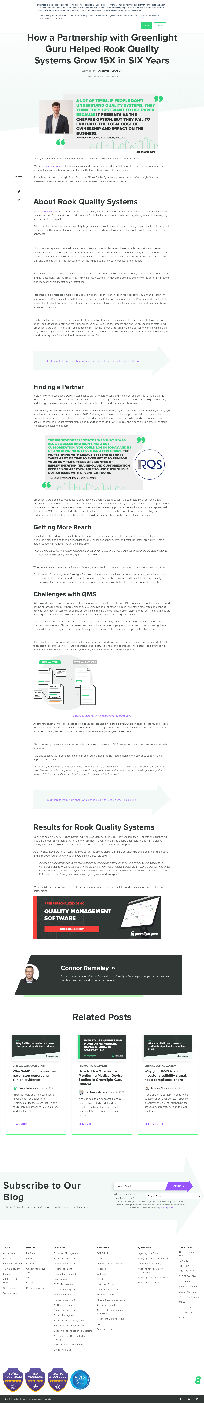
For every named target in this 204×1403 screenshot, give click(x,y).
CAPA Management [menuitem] (64, 1284)
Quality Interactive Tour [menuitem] (36, 1270)
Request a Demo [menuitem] (35, 1288)
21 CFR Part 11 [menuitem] (186, 1281)
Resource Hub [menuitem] (104, 1329)
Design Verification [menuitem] (189, 1297)
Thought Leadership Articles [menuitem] (112, 1300)
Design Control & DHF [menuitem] (65, 1263)
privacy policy (166, 1207)
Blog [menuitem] (99, 1258)
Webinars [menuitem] (101, 1274)
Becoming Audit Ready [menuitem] (149, 1263)
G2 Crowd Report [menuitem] (106, 1305)
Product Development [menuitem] (65, 1258)
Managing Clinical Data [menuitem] (149, 1282)
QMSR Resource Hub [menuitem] (188, 1253)
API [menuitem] (28, 1277)
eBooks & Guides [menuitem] (106, 1294)
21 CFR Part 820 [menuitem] (187, 1276)
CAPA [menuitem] (182, 1302)
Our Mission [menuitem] (9, 1253)
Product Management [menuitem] (65, 1315)
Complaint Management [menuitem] (66, 1289)
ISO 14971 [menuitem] (184, 1266)
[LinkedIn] (18, 200)
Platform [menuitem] (30, 1253)
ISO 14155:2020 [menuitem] (187, 1271)
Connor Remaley (110, 71)
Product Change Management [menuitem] (69, 1320)
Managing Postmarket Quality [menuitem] (152, 1277)
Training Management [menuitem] (65, 1279)
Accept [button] (146, 25)
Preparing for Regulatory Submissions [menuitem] (150, 1270)
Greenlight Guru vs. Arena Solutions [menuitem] (111, 1311)
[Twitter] (18, 191)
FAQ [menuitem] (99, 1324)
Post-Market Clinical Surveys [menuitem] (68, 1344)
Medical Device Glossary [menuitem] (110, 1263)
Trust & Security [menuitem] (11, 1268)
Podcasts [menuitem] (101, 1268)
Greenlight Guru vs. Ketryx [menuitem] (110, 1319)
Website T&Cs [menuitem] (10, 1293)
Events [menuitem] (100, 1279)
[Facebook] (18, 183)
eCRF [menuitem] (182, 1317)
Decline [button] (160, 25)
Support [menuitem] (7, 1274)
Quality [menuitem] (30, 1258)
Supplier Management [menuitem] (65, 1310)
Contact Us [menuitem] (9, 1288)
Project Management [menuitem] (64, 1300)
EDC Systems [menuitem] (186, 1312)
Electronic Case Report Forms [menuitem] (69, 1325)
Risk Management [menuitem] (63, 1268)
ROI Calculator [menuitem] (104, 1253)
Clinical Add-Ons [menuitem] (62, 1349)
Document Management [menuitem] (66, 1253)
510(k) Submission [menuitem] (188, 1286)
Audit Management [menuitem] (63, 1305)
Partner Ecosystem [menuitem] (12, 1263)
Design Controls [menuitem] (187, 1292)
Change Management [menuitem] (65, 1274)
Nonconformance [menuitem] (63, 1294)
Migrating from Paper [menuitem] (148, 1253)
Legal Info (46, 1399)
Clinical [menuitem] (30, 1263)
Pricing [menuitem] (29, 1282)
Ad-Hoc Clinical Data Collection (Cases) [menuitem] (70, 1337)
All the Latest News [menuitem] (10, 1280)
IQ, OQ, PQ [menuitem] (185, 1307)
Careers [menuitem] (7, 1258)
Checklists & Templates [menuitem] (109, 1289)
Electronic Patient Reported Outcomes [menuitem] (74, 1331)
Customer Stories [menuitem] (106, 1284)
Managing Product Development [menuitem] (154, 1258)
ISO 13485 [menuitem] (184, 1261)
